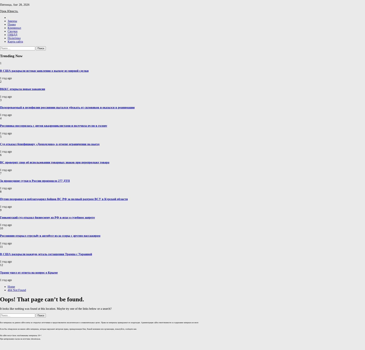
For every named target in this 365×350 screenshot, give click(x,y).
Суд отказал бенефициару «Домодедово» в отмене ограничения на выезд (49, 144)
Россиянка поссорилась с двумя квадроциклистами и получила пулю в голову (53, 125)
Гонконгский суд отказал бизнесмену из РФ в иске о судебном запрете (47, 217)
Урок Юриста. (9, 11)
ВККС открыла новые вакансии (22, 89)
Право (12, 24)
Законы (12, 21)
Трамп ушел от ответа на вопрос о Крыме (29, 272)
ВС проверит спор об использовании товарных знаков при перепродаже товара (54, 162)
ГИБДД (12, 34)
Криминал (14, 27)
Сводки (12, 31)
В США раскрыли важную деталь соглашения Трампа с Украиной (46, 254)
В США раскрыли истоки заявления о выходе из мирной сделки (44, 70)
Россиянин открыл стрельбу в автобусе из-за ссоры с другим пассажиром (50, 235)
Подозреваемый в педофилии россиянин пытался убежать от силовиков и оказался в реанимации (67, 107)
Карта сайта (15, 41)
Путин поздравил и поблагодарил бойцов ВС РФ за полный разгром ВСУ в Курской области (64, 199)
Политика (14, 38)
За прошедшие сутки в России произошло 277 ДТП (35, 180)
